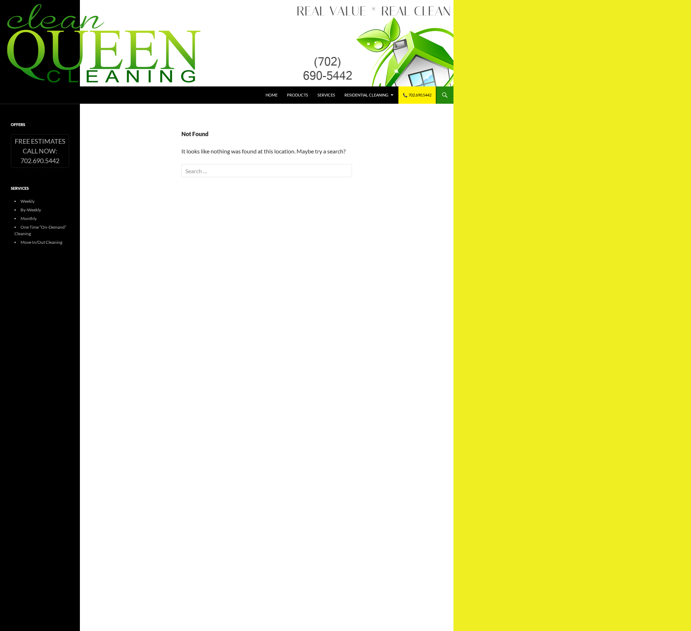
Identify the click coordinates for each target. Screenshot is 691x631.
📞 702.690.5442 (417, 95)
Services (326, 95)
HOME (271, 95)
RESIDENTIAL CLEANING (366, 95)
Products (297, 95)
